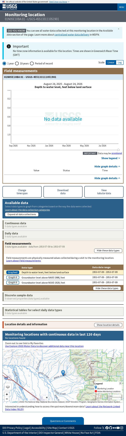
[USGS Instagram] (122, 428)
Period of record (44, 63)
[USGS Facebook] (107, 428)
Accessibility (38, 428)
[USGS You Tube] (118, 428)
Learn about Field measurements (23, 260)
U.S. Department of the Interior (19, 432)
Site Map (52, 428)
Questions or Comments (63, 420)
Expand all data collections (22, 214)
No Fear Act (87, 432)
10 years (24, 63)
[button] (63, 373)
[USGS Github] (110, 428)
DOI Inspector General (51, 432)
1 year (10, 63)
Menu (121, 7)
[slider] (118, 149)
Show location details (108, 324)
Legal (27, 428)
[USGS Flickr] (114, 428)
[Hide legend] (120, 383)
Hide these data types (108, 250)
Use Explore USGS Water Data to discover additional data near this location (44, 346)
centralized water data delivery (72, 34)
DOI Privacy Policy (12, 428)
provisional (117, 153)
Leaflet (15, 401)
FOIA (97, 432)
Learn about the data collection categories (27, 209)
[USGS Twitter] (103, 428)
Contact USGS (66, 428)
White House (72, 432)
